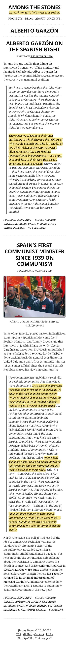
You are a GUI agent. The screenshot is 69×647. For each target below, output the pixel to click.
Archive (54, 18)
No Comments (37, 227)
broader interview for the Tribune (40, 353)
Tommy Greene (36, 609)
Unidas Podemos (14, 227)
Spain (51, 223)
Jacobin (42, 223)
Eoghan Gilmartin (43, 601)
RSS (18, 634)
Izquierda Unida (25, 223)
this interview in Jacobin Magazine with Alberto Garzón (33, 345)
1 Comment (56, 609)
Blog (29, 18)
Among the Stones (34, 7)
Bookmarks (24, 219)
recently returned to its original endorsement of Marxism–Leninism (33, 577)
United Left (11, 361)
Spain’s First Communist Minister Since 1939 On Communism (34, 254)
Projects (15, 18)
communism (22, 601)
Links (49, 634)
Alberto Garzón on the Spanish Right (34, 46)
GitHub (27, 634)
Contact (39, 634)
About (40, 18)
